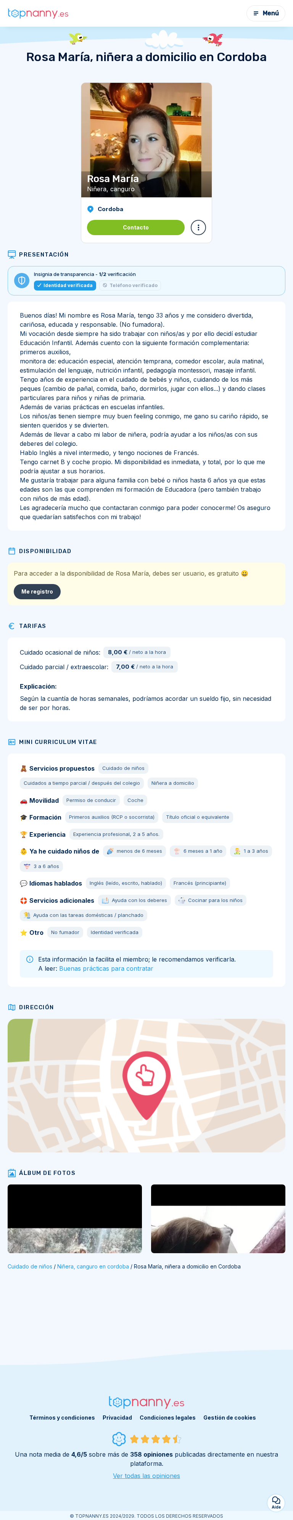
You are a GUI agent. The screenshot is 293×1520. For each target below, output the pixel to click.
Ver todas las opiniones (146, 1476)
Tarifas (33, 626)
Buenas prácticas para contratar (106, 968)
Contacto (136, 227)
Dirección (36, 1007)
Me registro (37, 591)
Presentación (44, 254)
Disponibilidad (45, 551)
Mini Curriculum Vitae (58, 742)
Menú (271, 13)
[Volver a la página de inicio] (38, 13)
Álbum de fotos (47, 1173)
